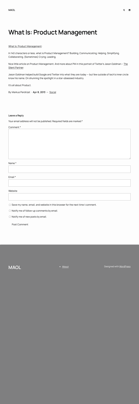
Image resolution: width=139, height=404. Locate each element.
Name (12, 163)
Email (12, 177)
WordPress (125, 266)
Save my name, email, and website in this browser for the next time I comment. (54, 204)
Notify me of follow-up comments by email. (35, 210)
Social (52, 92)
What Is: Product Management (25, 46)
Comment (14, 127)
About (65, 266)
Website (12, 190)
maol (11, 10)
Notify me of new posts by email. (29, 216)
